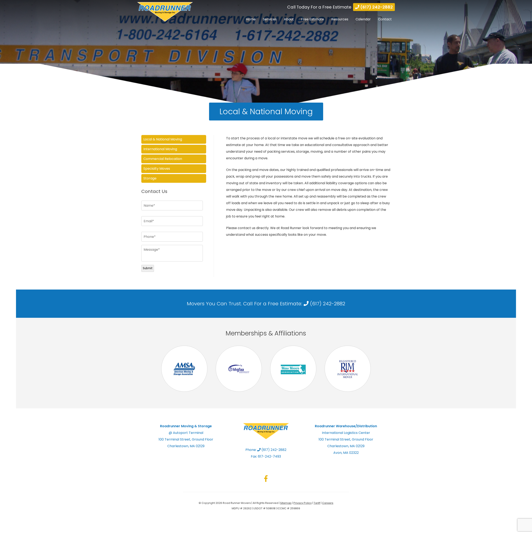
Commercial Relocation (162, 158)
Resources (339, 19)
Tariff (317, 503)
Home (251, 19)
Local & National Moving (162, 139)
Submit (148, 268)
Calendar (363, 19)
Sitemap (286, 503)
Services (270, 19)
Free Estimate (312, 19)
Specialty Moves (156, 168)
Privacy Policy (302, 503)
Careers (327, 503)
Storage (149, 178)
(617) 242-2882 (376, 7)
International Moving (160, 149)
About (289, 19)
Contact (385, 19)
